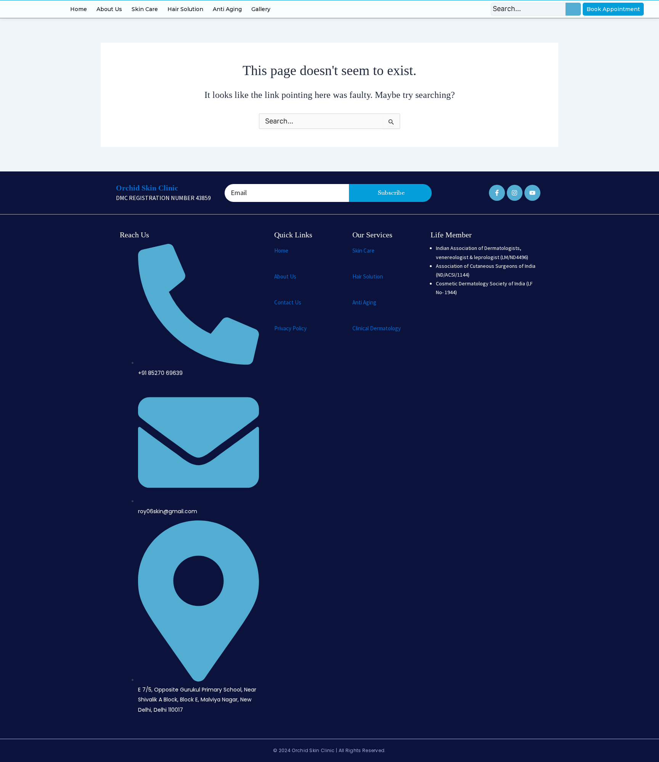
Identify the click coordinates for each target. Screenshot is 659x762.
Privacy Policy (290, 328)
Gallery (260, 9)
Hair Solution (185, 9)
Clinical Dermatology (376, 328)
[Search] (573, 9)
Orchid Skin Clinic (147, 188)
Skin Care (145, 9)
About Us (109, 9)
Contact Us (287, 302)
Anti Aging (227, 9)
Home (78, 9)
